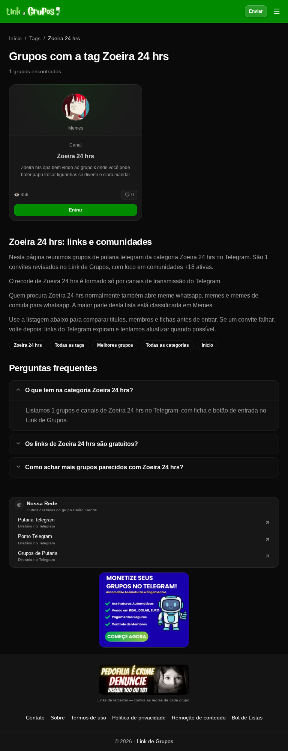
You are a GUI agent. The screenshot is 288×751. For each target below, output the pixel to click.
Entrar (75, 210)
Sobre (58, 718)
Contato (35, 718)
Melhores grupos (115, 345)
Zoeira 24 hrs (28, 345)
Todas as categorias (167, 345)
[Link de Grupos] (32, 11)
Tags (34, 38)
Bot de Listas (247, 718)
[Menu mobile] (277, 11)
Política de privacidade (139, 718)
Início (15, 38)
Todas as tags (69, 345)
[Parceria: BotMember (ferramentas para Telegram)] (144, 610)
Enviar (256, 11)
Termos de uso (88, 718)
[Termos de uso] (144, 680)
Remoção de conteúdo (199, 718)
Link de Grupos (155, 741)
